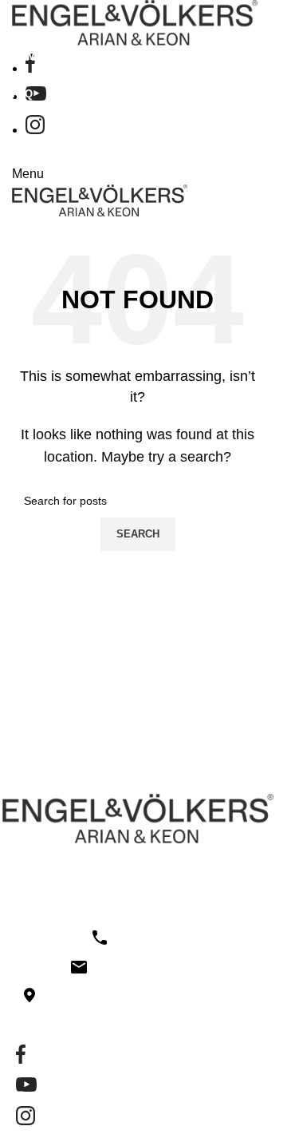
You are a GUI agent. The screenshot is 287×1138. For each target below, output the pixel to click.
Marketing (86, 178)
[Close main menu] (20, 20)
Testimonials (92, 151)
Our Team (86, 124)
